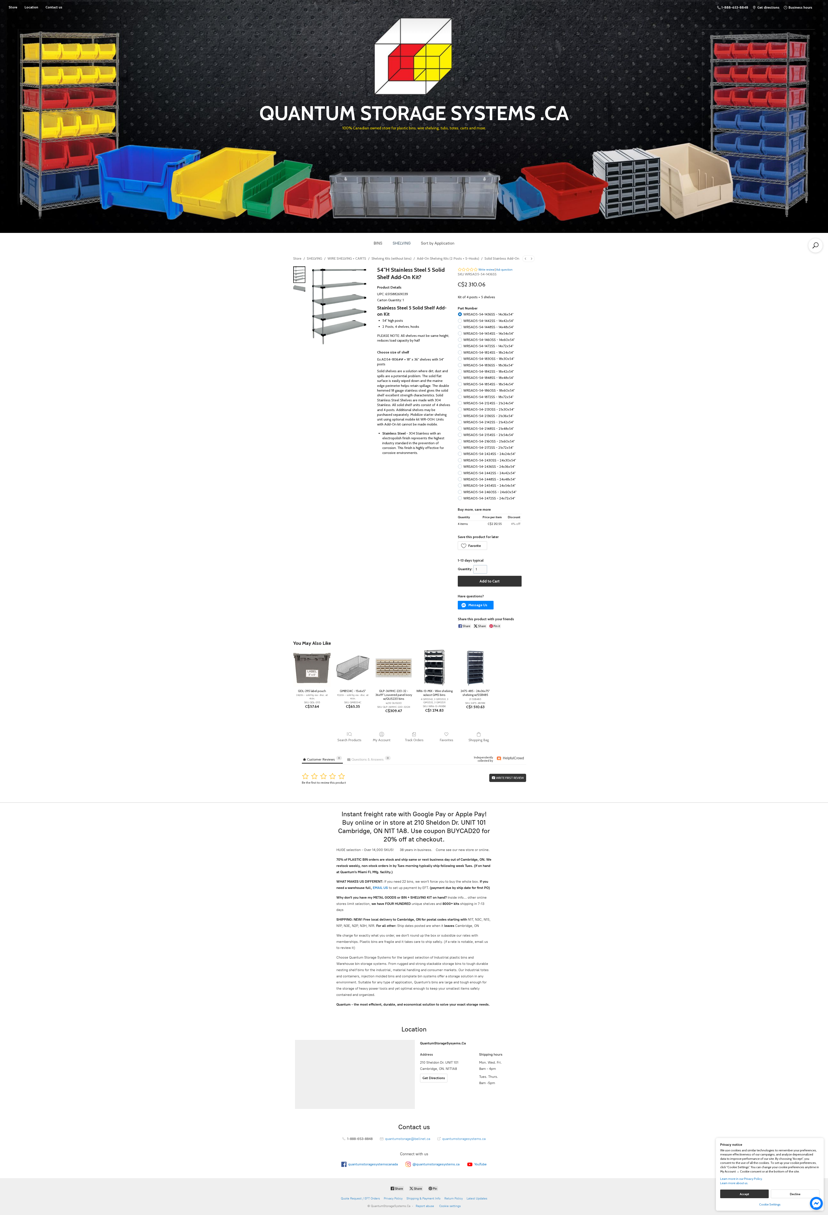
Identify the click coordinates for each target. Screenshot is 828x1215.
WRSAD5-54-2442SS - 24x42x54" (489, 473)
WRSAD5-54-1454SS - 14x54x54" (488, 333)
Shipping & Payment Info (423, 1198)
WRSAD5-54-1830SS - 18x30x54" (488, 359)
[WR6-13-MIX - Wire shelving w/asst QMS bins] (434, 667)
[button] (472, 545)
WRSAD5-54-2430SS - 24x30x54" (489, 460)
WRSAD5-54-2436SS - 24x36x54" (489, 467)
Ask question (504, 269)
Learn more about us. (734, 1183)
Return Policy (453, 1198)
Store (13, 7)
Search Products (349, 740)
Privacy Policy (393, 1198)
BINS (378, 243)
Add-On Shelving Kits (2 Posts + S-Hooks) (448, 258)
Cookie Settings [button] (770, 1204)
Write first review (509, 778)
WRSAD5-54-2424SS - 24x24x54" (489, 454)
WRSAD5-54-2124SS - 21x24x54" (488, 403)
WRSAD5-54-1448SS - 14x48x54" (488, 327)
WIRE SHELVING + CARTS (347, 258)
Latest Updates (477, 1198)
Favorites (446, 740)
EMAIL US (380, 888)
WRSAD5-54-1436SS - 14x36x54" (488, 314)
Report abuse (425, 1206)
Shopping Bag (479, 740)
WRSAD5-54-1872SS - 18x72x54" (488, 397)
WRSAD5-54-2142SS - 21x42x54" (488, 422)
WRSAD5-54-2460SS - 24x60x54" (489, 492)
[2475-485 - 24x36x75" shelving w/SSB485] (475, 667)
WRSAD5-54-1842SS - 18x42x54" (488, 371)
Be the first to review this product (324, 783)
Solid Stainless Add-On (502, 258)
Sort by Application (437, 243)
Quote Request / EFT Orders (360, 1198)
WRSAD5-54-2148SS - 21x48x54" (488, 429)
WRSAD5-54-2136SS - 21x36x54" (488, 416)
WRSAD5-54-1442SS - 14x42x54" (488, 321)
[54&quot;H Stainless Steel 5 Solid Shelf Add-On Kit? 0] (299, 274)
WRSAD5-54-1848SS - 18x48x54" (488, 378)
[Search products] (815, 245)
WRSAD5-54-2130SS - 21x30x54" (488, 409)
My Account (381, 740)
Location (31, 7)
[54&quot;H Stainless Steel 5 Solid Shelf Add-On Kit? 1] (299, 288)
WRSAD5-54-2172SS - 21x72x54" (488, 448)
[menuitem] (525, 259)
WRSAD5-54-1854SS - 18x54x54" (488, 384)
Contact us (53, 7)
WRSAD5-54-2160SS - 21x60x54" (489, 441)
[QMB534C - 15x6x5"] (353, 667)
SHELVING (402, 243)
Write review (486, 269)
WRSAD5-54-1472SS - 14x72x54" (488, 346)
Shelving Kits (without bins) (391, 258)
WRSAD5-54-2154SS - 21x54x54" (488, 435)
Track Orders (414, 740)
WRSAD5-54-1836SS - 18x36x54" (488, 365)
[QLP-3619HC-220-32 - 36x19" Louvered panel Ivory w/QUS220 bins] (393, 667)
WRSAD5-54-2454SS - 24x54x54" (489, 485)
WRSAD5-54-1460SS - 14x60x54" (489, 340)
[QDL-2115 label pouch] (312, 667)
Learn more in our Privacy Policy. (741, 1179)
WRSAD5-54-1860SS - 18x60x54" (489, 390)
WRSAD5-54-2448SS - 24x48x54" (489, 479)
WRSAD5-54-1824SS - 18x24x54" (488, 352)
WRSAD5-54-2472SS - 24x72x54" (489, 498)
